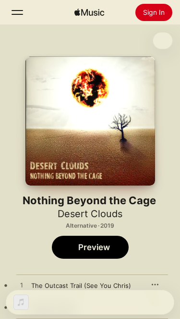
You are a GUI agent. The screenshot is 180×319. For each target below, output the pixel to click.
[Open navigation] (17, 12)
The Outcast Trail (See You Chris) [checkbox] (81, 285)
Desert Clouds (90, 214)
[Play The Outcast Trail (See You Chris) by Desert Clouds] (21, 285)
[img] (89, 12)
